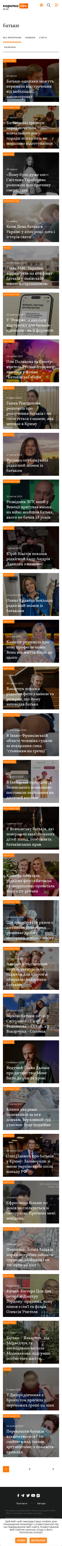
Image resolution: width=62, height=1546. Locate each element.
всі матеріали (12, 37)
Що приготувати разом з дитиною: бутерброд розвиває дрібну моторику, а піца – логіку (30, 930)
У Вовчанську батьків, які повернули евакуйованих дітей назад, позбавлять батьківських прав (30, 837)
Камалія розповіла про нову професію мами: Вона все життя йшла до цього (29, 650)
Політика (10, 60)
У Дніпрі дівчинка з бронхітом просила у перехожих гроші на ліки (30, 1400)
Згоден (21, 1540)
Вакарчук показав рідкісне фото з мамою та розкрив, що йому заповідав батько (30, 696)
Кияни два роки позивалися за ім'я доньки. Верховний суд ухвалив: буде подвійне (28, 1117)
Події (7, 247)
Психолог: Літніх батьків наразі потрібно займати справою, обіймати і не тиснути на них (29, 1257)
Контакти (22, 1503)
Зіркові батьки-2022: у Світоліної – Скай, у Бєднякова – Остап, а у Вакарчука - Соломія (27, 1024)
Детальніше (38, 1540)
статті (43, 37)
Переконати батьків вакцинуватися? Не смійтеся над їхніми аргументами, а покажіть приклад (30, 1442)
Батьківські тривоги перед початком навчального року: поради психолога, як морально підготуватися (29, 133)
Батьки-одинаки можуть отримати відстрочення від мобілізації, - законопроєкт (30, 89)
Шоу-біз (9, 154)
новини (30, 37)
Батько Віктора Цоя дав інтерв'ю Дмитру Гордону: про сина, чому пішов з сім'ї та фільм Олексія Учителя (29, 1302)
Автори (41, 1503)
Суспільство (11, 107)
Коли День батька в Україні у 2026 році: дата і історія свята (30, 232)
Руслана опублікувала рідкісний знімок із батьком (27, 465)
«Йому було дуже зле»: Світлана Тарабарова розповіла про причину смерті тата (28, 182)
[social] (18, 1495)
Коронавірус (12, 1416)
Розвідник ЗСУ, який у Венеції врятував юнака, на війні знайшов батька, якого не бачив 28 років (30, 509)
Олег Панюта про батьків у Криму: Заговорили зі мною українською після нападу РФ (30, 1164)
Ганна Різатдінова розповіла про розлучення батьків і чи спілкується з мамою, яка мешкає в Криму (30, 414)
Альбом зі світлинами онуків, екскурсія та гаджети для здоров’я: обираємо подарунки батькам (27, 974)
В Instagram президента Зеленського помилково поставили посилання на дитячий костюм (30, 790)
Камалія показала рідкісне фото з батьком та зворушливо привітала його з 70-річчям (30, 883)
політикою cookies (31, 1532)
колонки (10, 47)
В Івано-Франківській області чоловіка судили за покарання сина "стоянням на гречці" (29, 743)
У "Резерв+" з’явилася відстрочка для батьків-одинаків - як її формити (29, 325)
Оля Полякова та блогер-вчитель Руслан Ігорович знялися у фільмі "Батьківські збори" (30, 369)
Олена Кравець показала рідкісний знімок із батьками (29, 606)
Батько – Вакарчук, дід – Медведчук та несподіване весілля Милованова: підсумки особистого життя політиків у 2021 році (29, 1348)
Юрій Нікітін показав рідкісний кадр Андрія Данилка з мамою (28, 559)
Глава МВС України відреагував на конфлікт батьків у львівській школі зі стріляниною (29, 276)
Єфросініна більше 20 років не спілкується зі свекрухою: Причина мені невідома (30, 1210)
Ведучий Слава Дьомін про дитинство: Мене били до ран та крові (28, 1073)
